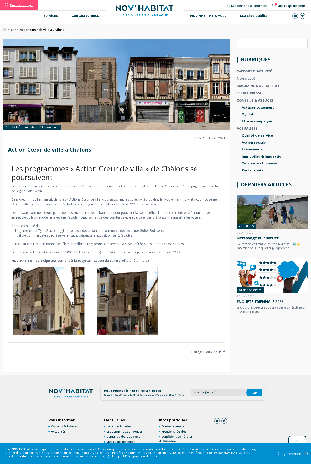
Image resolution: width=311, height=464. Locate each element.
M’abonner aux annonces (249, 6)
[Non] (305, 453)
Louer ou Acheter (118, 426)
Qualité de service (257, 135)
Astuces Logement (258, 107)
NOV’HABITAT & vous (208, 15)
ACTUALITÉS (13, 127)
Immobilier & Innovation (40, 127)
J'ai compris (293, 453)
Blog (13, 30)
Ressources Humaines (260, 163)
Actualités (58, 431)
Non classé (246, 78)
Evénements (252, 149)
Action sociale (254, 142)
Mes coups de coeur (120, 442)
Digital (247, 114)
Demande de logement (123, 436)
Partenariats (253, 170)
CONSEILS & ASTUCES (255, 100)
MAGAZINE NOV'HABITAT (258, 85)
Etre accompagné (257, 121)
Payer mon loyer (21, 5)
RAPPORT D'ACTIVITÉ (254, 71)
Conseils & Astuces (64, 426)
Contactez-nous (85, 15)
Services (50, 15)
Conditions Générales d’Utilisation (176, 438)
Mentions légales (173, 431)
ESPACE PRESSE (249, 93)
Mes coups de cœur (291, 6)
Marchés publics (254, 15)
